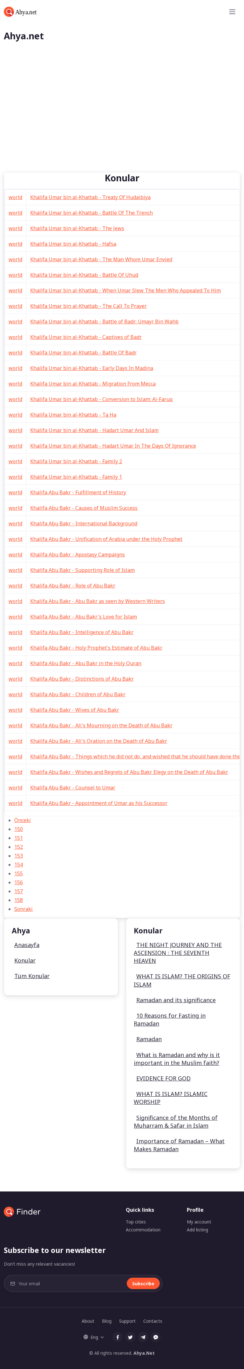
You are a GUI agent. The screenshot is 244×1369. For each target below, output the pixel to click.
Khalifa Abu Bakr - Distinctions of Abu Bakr (82, 678)
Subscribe (143, 1284)
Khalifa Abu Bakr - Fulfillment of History (78, 492)
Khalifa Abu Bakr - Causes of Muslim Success (84, 507)
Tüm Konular (32, 976)
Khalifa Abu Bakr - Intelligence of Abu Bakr (81, 632)
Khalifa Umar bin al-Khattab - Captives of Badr (86, 337)
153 (18, 855)
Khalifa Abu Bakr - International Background (83, 523)
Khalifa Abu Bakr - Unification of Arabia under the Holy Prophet (106, 538)
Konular (25, 960)
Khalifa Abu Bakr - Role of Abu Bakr (72, 585)
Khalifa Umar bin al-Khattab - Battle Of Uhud (84, 274)
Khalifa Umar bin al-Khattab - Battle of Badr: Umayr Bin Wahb (104, 321)
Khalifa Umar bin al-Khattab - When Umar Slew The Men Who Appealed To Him (125, 290)
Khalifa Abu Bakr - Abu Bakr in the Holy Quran (85, 663)
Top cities (136, 1222)
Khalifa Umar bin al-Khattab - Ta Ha (73, 414)
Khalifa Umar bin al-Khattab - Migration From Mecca (93, 383)
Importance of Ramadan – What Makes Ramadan (179, 1145)
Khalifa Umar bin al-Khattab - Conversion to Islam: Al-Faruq (101, 399)
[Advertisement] (122, 124)
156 (18, 882)
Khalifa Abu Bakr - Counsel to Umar (72, 787)
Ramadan (149, 1039)
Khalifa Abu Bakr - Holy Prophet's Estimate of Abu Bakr (96, 647)
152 (18, 846)
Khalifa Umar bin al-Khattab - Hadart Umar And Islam (94, 430)
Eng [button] (94, 1337)
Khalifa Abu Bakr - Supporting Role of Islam (82, 570)
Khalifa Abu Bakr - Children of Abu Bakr (77, 694)
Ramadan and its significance (176, 1000)
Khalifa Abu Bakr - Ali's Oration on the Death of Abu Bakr (98, 740)
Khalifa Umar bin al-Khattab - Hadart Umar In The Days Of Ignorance (113, 445)
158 (18, 900)
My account (199, 1222)
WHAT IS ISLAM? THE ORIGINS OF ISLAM (182, 980)
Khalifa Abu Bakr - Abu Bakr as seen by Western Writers (97, 601)
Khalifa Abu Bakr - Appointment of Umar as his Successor (98, 803)
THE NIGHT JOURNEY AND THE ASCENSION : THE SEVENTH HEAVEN (178, 952)
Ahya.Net (144, 1353)
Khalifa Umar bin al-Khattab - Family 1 (76, 476)
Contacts (152, 1321)
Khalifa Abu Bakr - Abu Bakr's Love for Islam (83, 616)
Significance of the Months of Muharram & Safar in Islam (176, 1121)
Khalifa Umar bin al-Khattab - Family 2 (76, 461)
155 (18, 873)
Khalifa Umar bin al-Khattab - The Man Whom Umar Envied (101, 259)
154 (18, 864)
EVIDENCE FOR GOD (163, 1078)
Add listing (197, 1230)
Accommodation (143, 1230)
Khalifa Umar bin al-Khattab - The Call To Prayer (88, 305)
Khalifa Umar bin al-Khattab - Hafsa (73, 243)
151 (18, 837)
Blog (107, 1321)
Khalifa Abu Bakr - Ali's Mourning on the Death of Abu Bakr (101, 725)
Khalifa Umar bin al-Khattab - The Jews (77, 228)
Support (127, 1321)
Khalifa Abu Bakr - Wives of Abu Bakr (74, 709)
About (88, 1321)
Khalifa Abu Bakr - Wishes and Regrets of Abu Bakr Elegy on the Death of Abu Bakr (129, 772)
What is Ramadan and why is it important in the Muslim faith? (177, 1059)
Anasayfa (26, 945)
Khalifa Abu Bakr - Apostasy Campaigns (77, 554)
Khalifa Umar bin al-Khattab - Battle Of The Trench (91, 212)
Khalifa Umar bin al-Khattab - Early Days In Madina (91, 368)
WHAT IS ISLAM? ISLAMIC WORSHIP (170, 1098)
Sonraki (23, 908)
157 (18, 891)
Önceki (22, 820)
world (15, 197)
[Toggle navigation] (232, 11)
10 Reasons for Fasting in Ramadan (170, 1019)
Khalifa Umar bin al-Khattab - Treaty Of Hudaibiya (90, 197)
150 (18, 829)
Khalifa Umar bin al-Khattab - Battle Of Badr (83, 352)
